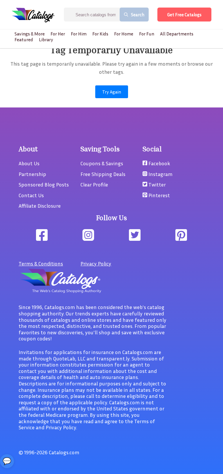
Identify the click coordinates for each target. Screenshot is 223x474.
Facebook (158, 163)
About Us (29, 163)
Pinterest (158, 195)
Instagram (159, 174)
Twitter (156, 184)
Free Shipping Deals (102, 174)
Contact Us (31, 195)
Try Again (111, 92)
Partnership (32, 174)
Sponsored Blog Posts (44, 184)
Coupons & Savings (101, 163)
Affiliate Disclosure (40, 205)
